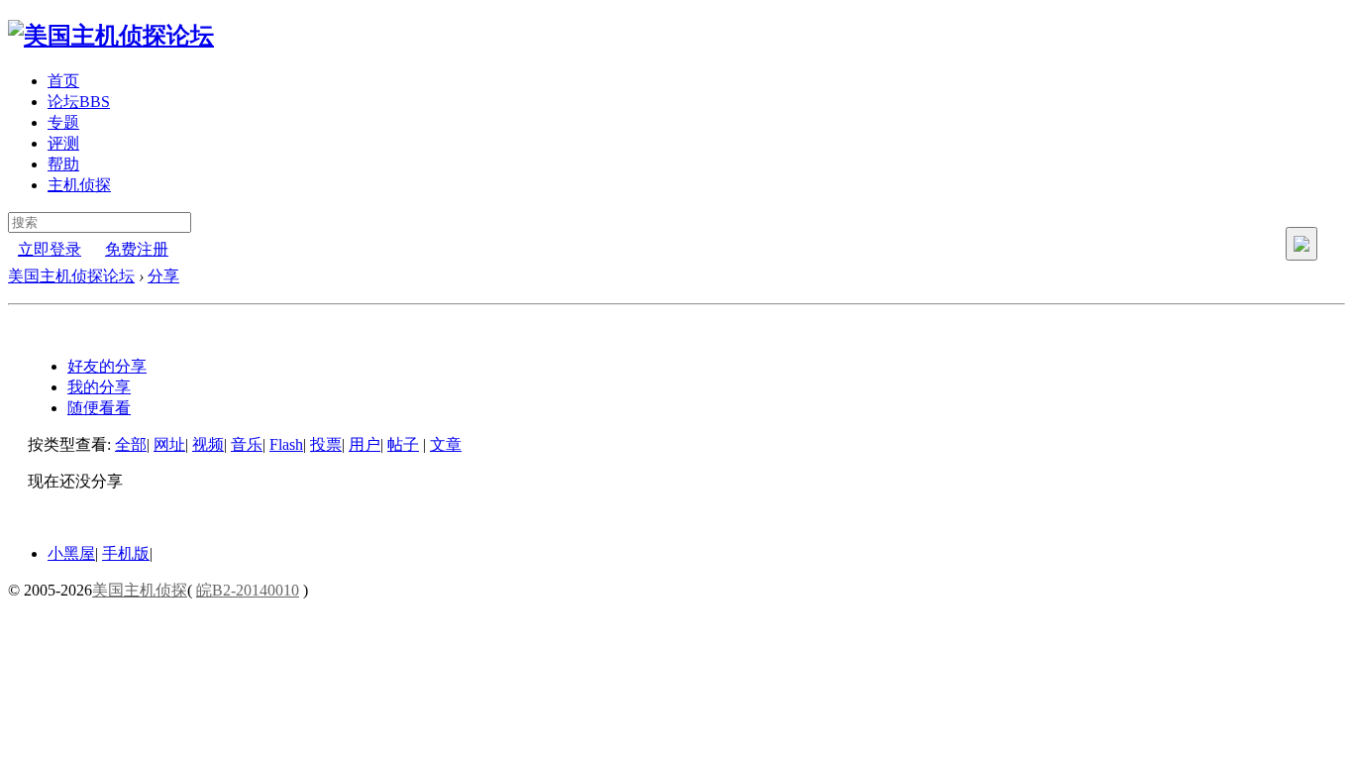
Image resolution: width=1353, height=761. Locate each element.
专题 (63, 122)
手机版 (126, 553)
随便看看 (99, 407)
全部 (131, 444)
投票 (326, 444)
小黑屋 (71, 553)
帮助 (63, 164)
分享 (163, 276)
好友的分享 (107, 366)
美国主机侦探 (139, 590)
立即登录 (49, 249)
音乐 (246, 444)
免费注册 (136, 249)
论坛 (79, 101)
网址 (169, 444)
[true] (1301, 244)
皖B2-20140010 (247, 590)
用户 (364, 444)
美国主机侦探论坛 (71, 276)
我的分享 (99, 387)
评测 (63, 143)
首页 (63, 80)
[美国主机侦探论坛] (111, 36)
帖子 (403, 444)
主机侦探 (79, 184)
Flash (286, 444)
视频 (208, 444)
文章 (446, 444)
